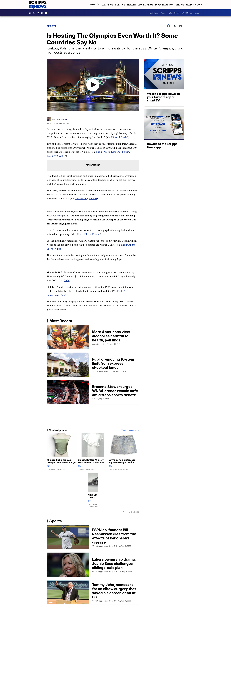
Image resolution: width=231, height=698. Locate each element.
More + (198, 12)
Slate (59, 215)
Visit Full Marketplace (130, 430)
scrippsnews (31, 13)
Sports (52, 26)
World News (145, 4)
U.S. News (107, 4)
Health (131, 4)
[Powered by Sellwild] (135, 512)
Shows (180, 4)
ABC (125, 137)
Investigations (164, 4)
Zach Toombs (62, 119)
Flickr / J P (116, 137)
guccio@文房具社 (56, 155)
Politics (120, 4)
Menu (93, 4)
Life (170, 12)
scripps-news (38, 13)
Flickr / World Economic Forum (112, 151)
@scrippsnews (47, 13)
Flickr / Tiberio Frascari (88, 234)
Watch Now (193, 4)
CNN (66, 280)
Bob (59, 248)
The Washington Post (86, 198)
